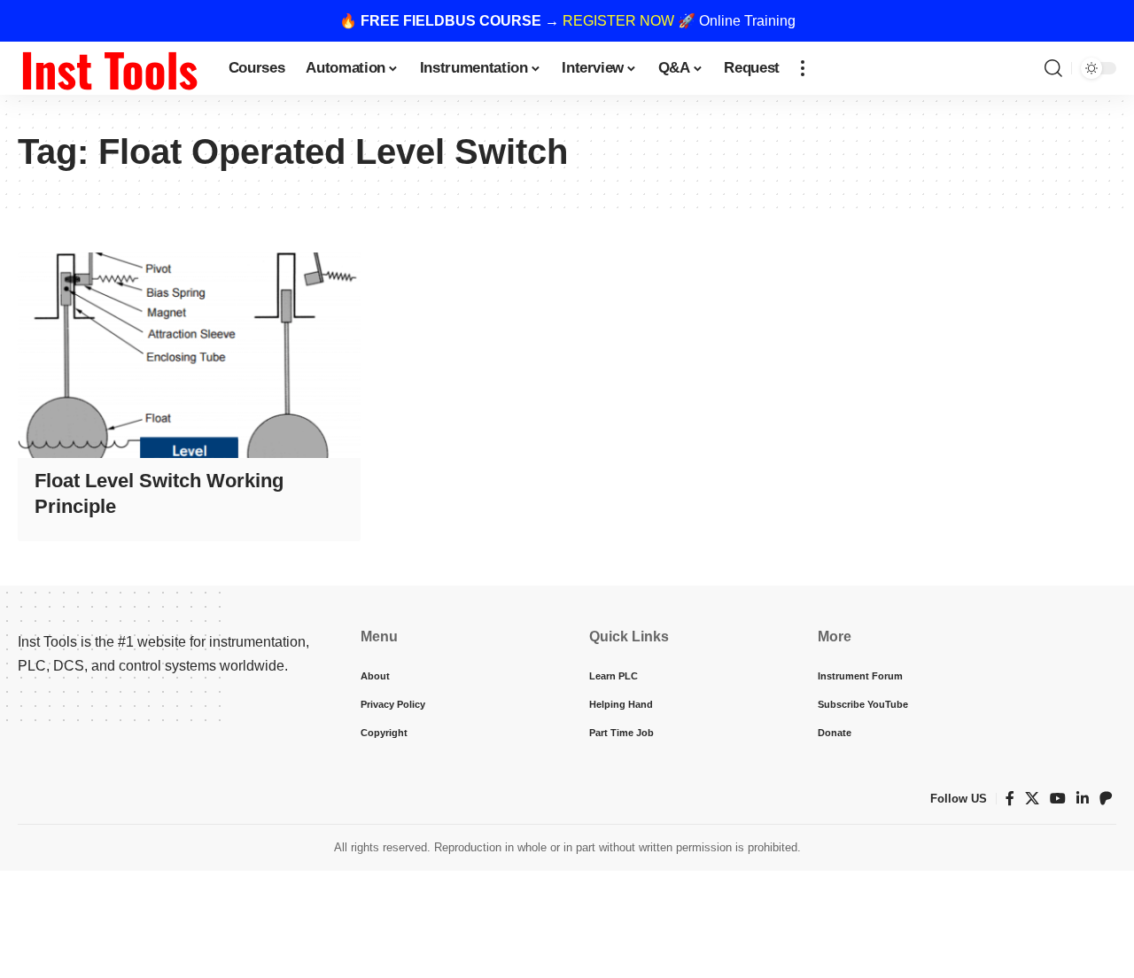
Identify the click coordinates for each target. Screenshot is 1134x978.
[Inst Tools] (109, 68)
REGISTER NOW (618, 20)
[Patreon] (1105, 799)
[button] (802, 68)
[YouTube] (1057, 799)
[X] (1032, 799)
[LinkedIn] (1082, 799)
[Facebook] (1010, 799)
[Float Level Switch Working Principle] (189, 355)
